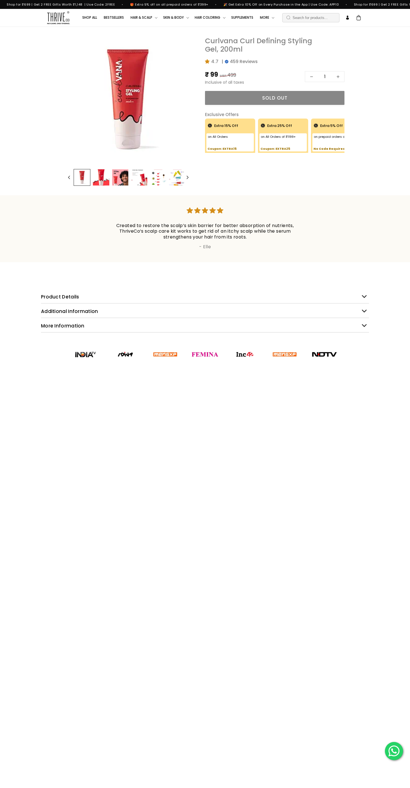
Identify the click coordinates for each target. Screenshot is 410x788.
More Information (63, 325)
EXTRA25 (283, 148)
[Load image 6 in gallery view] (177, 177)
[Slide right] (187, 177)
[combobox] (310, 17)
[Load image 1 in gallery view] (82, 177)
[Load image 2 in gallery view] (101, 177)
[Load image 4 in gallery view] (139, 177)
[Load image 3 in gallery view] (120, 177)
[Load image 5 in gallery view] (158, 177)
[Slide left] (69, 177)
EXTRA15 (230, 148)
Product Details (60, 296)
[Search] (288, 18)
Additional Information (69, 311)
